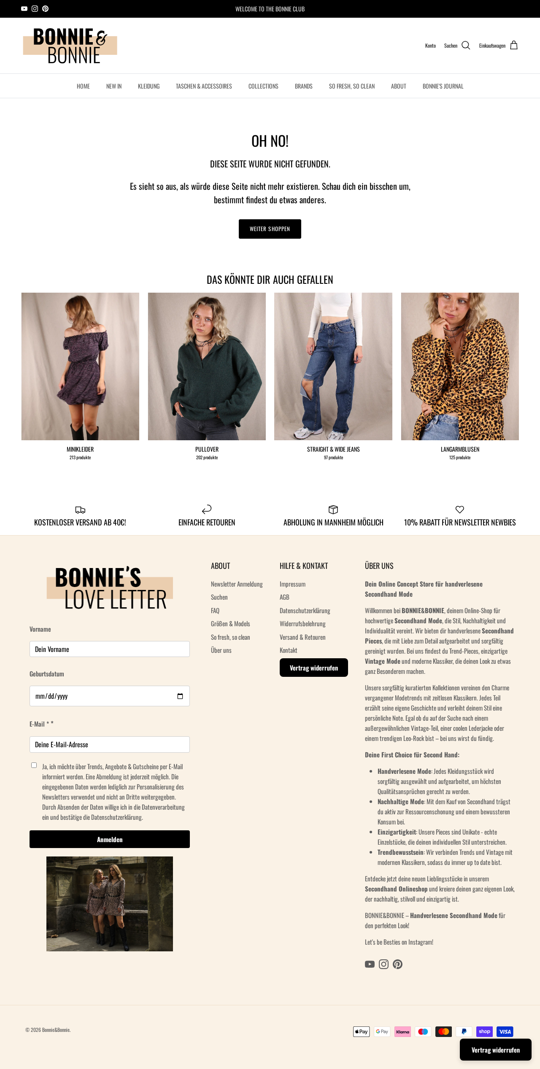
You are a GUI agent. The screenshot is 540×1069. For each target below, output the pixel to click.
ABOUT (398, 85)
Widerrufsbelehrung (303, 623)
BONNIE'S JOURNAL (443, 85)
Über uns (221, 649)
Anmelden (110, 839)
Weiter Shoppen (270, 228)
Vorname (40, 628)
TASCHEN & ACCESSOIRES (204, 85)
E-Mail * (39, 723)
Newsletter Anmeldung (237, 583)
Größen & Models (230, 623)
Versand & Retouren (303, 636)
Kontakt (288, 649)
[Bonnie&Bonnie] (70, 45)
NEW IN (114, 85)
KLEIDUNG (148, 85)
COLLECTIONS (263, 85)
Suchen (219, 596)
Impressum (292, 583)
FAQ (215, 610)
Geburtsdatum (47, 673)
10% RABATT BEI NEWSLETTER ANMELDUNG (270, 9)
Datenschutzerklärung (305, 610)
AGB (284, 596)
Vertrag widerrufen (314, 667)
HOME (83, 85)
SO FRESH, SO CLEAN (352, 85)
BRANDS (304, 85)
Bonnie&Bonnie (56, 1029)
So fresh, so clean (230, 636)
